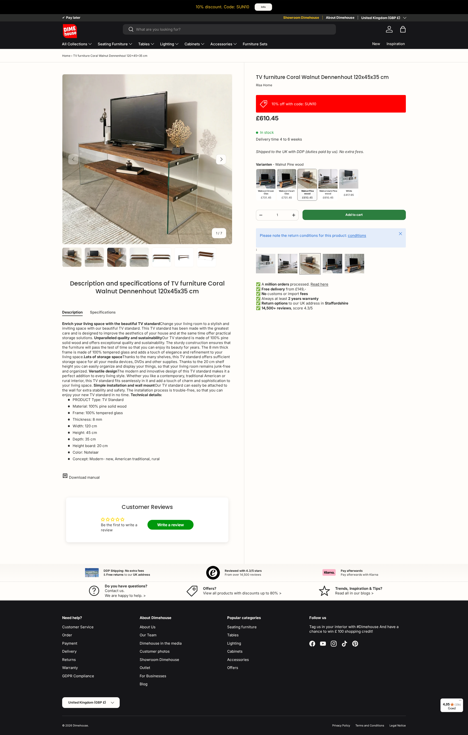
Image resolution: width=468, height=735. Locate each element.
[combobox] (229, 29)
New (376, 43)
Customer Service (78, 627)
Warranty (70, 667)
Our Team (148, 635)
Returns (69, 659)
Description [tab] (72, 312)
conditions (357, 235)
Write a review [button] (170, 524)
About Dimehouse (340, 17)
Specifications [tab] (103, 312)
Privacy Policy (341, 725)
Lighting (167, 44)
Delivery (69, 651)
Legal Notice (398, 725)
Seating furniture (242, 627)
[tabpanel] (147, 391)
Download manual (84, 477)
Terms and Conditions (369, 725)
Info (263, 7)
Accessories (221, 44)
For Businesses (153, 676)
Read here (319, 284)
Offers (232, 667)
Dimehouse (80, 725)
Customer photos (155, 651)
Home (66, 55)
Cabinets (192, 44)
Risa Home (264, 85)
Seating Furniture (113, 44)
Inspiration (396, 43)
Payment (69, 643)
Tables (144, 44)
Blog (143, 684)
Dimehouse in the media (161, 643)
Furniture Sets (255, 44)
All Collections (74, 44)
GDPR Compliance (78, 676)
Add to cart (354, 215)
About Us (148, 627)
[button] (403, 29)
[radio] (266, 185)
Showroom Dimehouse (301, 17)
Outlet (145, 667)
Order (67, 635)
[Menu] (460, 701)
